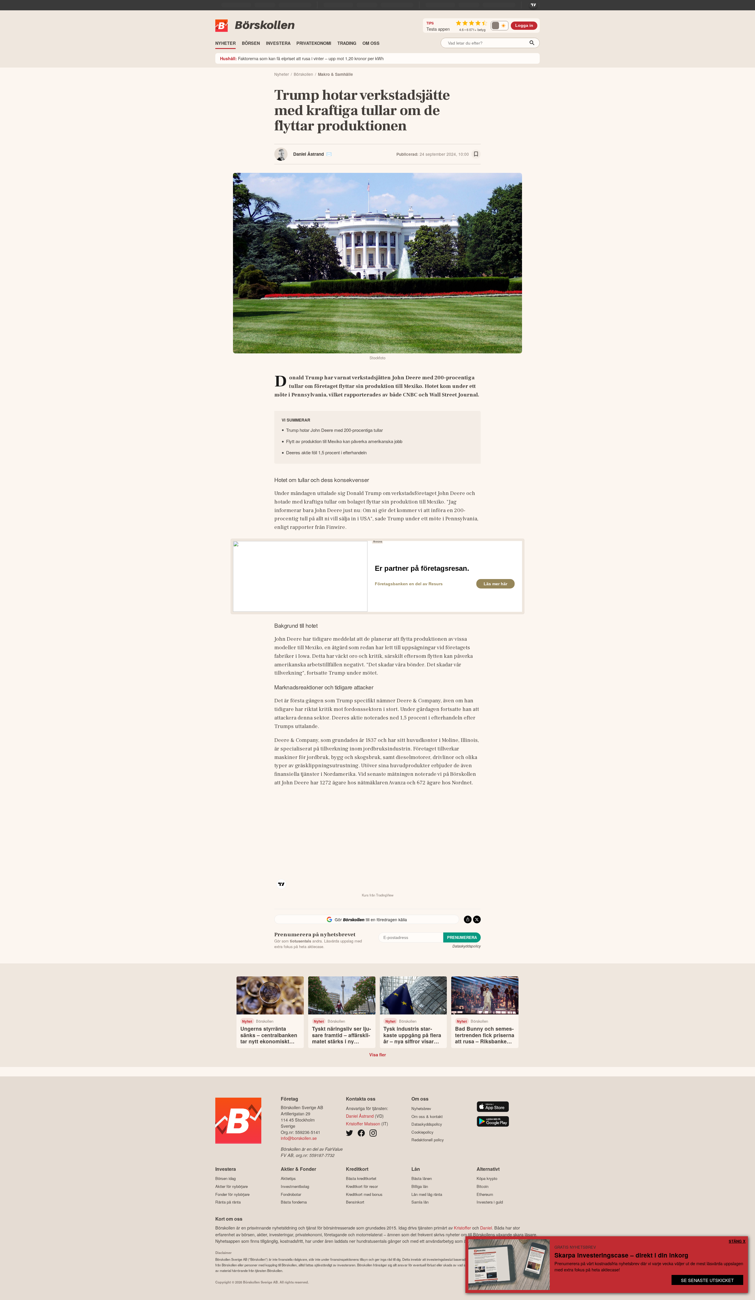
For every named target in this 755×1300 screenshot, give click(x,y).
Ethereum (485, 1194)
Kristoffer (462, 1227)
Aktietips (288, 1178)
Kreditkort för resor (362, 1186)
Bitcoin (482, 1186)
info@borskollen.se (299, 1138)
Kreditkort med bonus (364, 1194)
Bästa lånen (421, 1178)
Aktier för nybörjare (231, 1186)
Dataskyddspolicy (466, 945)
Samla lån (420, 1202)
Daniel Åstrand (308, 154)
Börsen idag (225, 1178)
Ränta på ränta (228, 1202)
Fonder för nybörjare (232, 1194)
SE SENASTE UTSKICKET (707, 1280)
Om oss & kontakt (427, 1116)
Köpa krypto (487, 1178)
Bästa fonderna (294, 1202)
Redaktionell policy (427, 1139)
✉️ (329, 154)
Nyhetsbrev (421, 1108)
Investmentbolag (295, 1186)
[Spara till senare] (476, 154)
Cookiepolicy (422, 1132)
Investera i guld (490, 1202)
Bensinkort (355, 1202)
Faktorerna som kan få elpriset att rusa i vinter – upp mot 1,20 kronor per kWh (302, 58)
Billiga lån (419, 1186)
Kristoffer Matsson (363, 1123)
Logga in (524, 25)
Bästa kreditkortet (361, 1178)
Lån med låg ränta (426, 1194)
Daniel (486, 1227)
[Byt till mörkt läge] (499, 25)
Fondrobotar (291, 1194)
